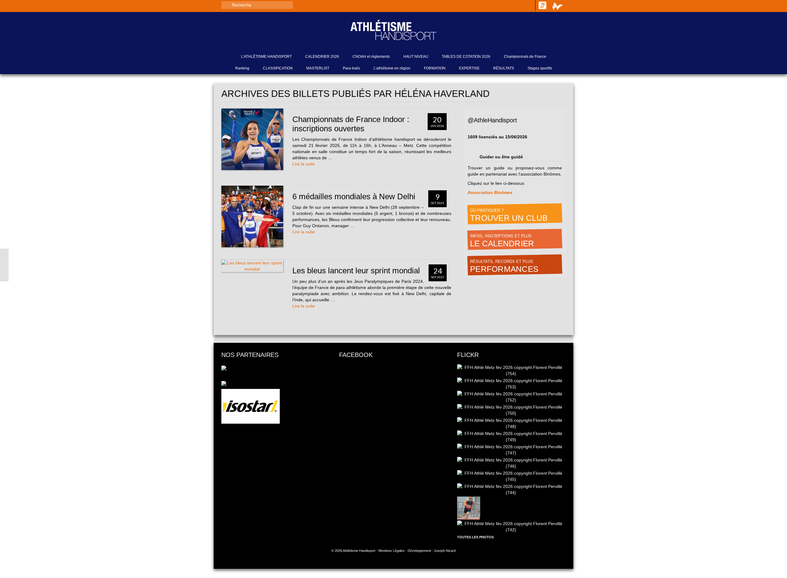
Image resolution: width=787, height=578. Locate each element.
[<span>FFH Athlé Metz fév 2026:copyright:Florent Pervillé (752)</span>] (511, 397)
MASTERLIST (317, 68)
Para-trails (351, 68)
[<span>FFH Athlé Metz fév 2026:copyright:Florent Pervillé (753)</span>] (511, 384)
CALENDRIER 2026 (322, 56)
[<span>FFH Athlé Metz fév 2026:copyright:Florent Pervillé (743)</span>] (469, 508)
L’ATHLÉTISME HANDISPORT (266, 56)
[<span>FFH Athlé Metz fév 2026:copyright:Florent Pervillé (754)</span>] (511, 370)
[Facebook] (509, 5)
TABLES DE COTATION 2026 (466, 56)
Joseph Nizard (445, 550)
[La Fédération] (557, 6)
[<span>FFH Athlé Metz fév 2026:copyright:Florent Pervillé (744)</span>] (511, 489)
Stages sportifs (540, 68)
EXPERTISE (469, 68)
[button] (4, 253)
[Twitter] (519, 5)
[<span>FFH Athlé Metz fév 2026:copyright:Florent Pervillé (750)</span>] (511, 410)
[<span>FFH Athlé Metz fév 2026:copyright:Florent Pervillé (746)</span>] (511, 463)
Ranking (242, 68)
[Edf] (223, 382)
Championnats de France (525, 56)
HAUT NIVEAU (415, 56)
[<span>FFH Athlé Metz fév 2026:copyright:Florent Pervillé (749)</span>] (511, 436)
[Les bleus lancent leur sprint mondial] (252, 266)
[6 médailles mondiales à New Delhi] (252, 216)
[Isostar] (250, 406)
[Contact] (498, 5)
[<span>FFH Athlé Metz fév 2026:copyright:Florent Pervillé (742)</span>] (511, 527)
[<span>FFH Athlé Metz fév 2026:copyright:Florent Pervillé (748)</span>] (511, 423)
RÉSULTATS (503, 68)
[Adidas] (275, 367)
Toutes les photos (475, 537)
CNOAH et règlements (371, 56)
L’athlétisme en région (392, 68)
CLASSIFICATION (278, 68)
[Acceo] (542, 5)
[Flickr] (530, 5)
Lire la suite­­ (303, 163)
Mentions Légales (391, 550)
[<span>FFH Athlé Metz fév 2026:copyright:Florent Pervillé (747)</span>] (511, 450)
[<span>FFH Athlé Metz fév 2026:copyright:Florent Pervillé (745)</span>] (511, 476)
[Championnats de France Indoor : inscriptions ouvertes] (252, 139)
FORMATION (434, 68)
